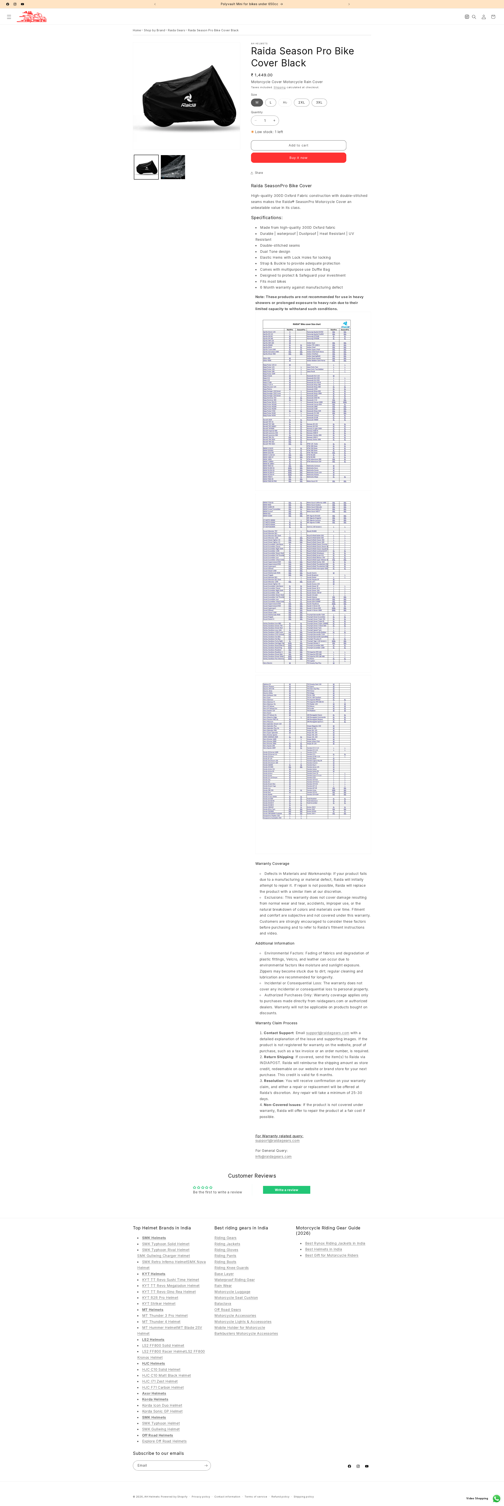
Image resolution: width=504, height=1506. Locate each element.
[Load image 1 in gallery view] (146, 167)
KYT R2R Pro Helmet (160, 1298)
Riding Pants (225, 1256)
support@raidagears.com (327, 1033)
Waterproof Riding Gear (234, 1280)
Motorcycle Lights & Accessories (242, 1322)
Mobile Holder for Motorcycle (239, 1327)
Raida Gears (176, 30)
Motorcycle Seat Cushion (236, 1298)
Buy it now (298, 158)
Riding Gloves (226, 1250)
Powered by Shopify (174, 1496)
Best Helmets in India (323, 1249)
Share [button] (259, 173)
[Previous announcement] (155, 4)
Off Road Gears (227, 1310)
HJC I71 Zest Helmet (160, 1381)
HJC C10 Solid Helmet (161, 1369)
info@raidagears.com (273, 1156)
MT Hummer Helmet (159, 1327)
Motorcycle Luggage (232, 1292)
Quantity (257, 112)
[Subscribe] (206, 1466)
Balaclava (222, 1303)
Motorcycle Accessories (235, 1315)
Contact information (227, 1496)
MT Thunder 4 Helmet (161, 1322)
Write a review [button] (286, 1190)
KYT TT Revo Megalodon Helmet (171, 1286)
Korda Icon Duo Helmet (162, 1405)
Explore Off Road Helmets (164, 1441)
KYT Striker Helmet (159, 1303)
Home (137, 30)
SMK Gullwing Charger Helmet (163, 1256)
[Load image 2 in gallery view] (173, 167)
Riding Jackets (227, 1244)
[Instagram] (467, 18)
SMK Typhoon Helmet (161, 1423)
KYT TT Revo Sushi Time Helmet (170, 1280)
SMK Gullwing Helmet (161, 1429)
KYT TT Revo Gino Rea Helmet (169, 1292)
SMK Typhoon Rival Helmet (166, 1250)
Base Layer (224, 1274)
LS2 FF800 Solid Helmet (163, 1345)
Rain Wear (223, 1286)
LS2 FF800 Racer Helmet (164, 1351)
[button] (9, 16)
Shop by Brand (154, 30)
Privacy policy (201, 1496)
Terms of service (256, 1496)
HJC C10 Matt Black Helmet (166, 1375)
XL (287, 103)
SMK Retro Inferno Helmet (164, 1262)
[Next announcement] (349, 4)
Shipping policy (304, 1496)
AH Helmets (152, 1496)
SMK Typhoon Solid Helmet (166, 1244)
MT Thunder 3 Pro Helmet (165, 1315)
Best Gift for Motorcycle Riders (332, 1255)
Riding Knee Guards (231, 1268)
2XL (301, 102)
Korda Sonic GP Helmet (162, 1411)
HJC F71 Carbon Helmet (163, 1387)
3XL (319, 102)
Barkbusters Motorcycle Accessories (246, 1333)
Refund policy (280, 1496)
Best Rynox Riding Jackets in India (335, 1243)
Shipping (280, 87)
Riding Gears (225, 1238)
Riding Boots (225, 1262)
